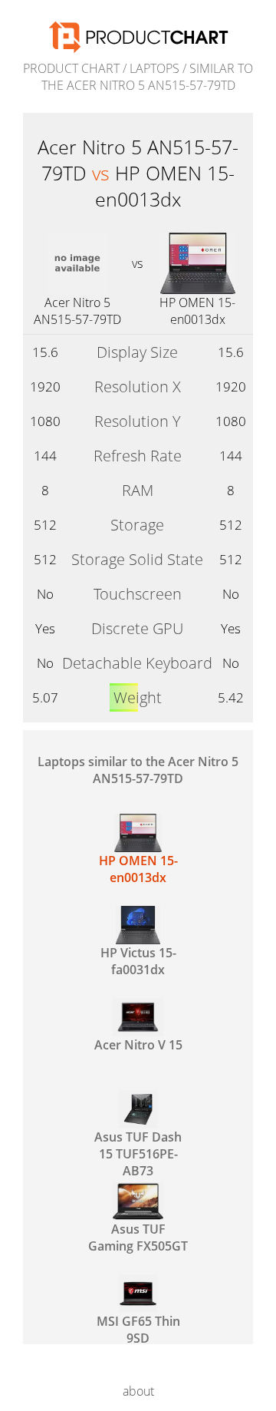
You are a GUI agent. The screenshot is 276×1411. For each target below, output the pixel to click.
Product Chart (71, 68)
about (138, 1391)
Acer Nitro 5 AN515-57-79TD (77, 311)
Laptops (154, 68)
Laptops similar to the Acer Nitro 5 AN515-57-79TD (138, 770)
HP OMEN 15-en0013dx (197, 311)
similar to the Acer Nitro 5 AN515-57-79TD (147, 77)
